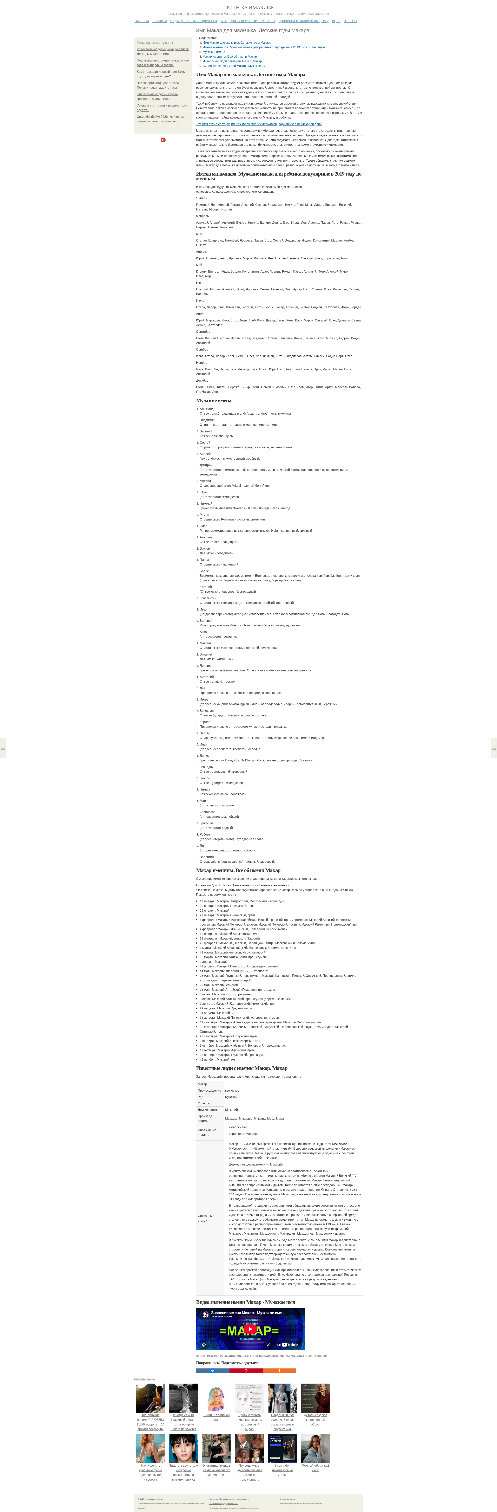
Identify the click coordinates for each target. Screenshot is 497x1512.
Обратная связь (287, 1498)
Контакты (213, 1498)
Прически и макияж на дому (303, 20)
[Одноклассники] (279, 1370)
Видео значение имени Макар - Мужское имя (235, 65)
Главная (142, 20)
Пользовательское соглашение (234, 1498)
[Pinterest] (246, 1370)
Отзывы (350, 20)
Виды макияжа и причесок (193, 20)
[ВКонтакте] (212, 1370)
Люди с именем (305, 1355)
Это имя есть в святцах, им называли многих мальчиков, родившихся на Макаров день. (259, 124)
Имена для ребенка (268, 1355)
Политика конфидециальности (223, 1503)
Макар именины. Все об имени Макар (230, 56)
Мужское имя (320, 1355)
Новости (159, 20)
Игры (336, 20)
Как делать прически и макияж (248, 20)
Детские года (235, 1355)
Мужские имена (214, 51)
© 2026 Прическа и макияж (150, 1498)
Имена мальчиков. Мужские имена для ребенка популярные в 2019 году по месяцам (264, 47)
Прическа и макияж (248, 7)
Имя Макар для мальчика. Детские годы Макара (237, 42)
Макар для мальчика (217, 1355)
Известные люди (288, 1355)
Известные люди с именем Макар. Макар (232, 61)
